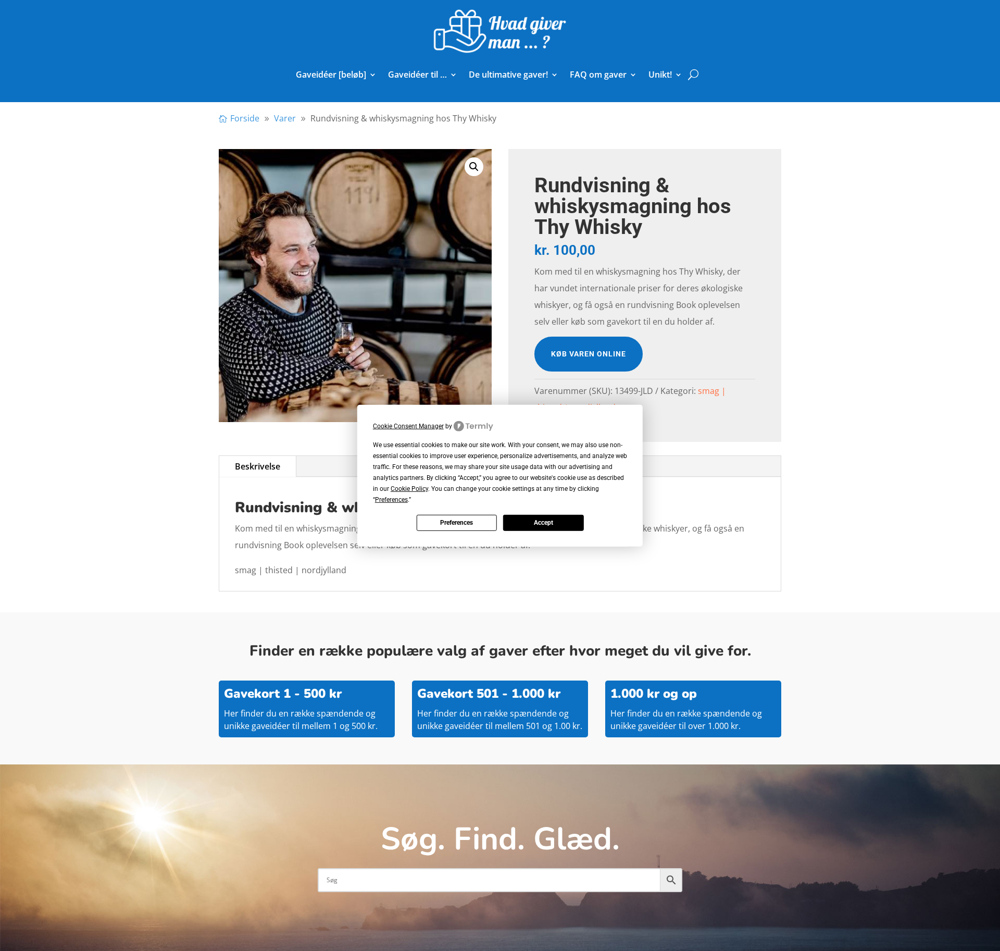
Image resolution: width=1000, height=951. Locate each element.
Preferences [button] (391, 499)
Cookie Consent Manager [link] (408, 425)
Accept (543, 522)
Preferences (456, 522)
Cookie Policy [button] (409, 488)
